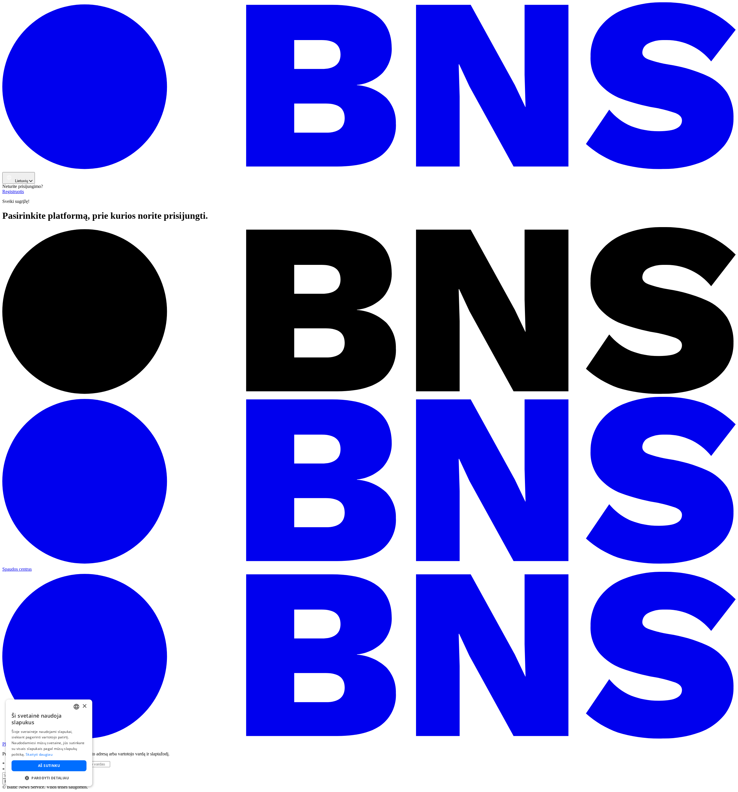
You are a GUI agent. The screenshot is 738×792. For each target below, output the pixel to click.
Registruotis (13, 191)
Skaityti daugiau (39, 754)
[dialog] (49, 742)
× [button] (84, 706)
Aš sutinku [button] (49, 765)
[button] (49, 777)
